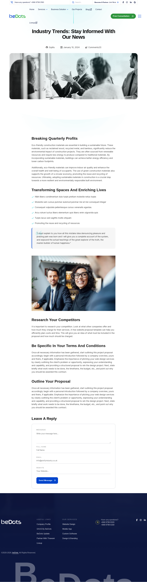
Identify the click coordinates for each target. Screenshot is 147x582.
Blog (88, 9)
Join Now (105, 2)
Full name (41, 447)
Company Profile (44, 524)
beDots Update (43, 534)
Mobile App (67, 529)
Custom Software (69, 534)
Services (41, 9)
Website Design (68, 524)
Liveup (32, 23)
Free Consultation (121, 16)
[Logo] (17, 16)
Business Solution (58, 9)
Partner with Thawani (46, 538)
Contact (98, 9)
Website (40, 468)
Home (31, 9)
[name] (123, 2)
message (41, 430)
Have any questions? (29, 2)
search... (78, 2)
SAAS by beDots (44, 529)
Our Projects (77, 9)
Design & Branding (70, 538)
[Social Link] (136, 520)
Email (39, 457)
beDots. (15, 553)
